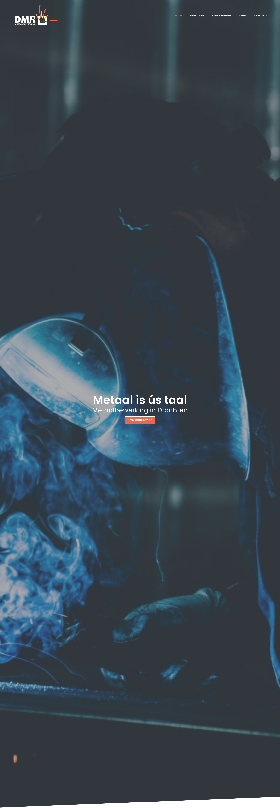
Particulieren (221, 15)
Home (178, 15)
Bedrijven (197, 15)
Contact (260, 15)
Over (242, 15)
